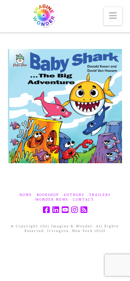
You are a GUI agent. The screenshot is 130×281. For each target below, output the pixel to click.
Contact (83, 200)
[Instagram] (74, 210)
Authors (74, 195)
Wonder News (51, 200)
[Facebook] (46, 210)
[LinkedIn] (55, 210)
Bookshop (48, 195)
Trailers (99, 195)
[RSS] (84, 210)
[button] (113, 16)
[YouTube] (65, 210)
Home (26, 195)
